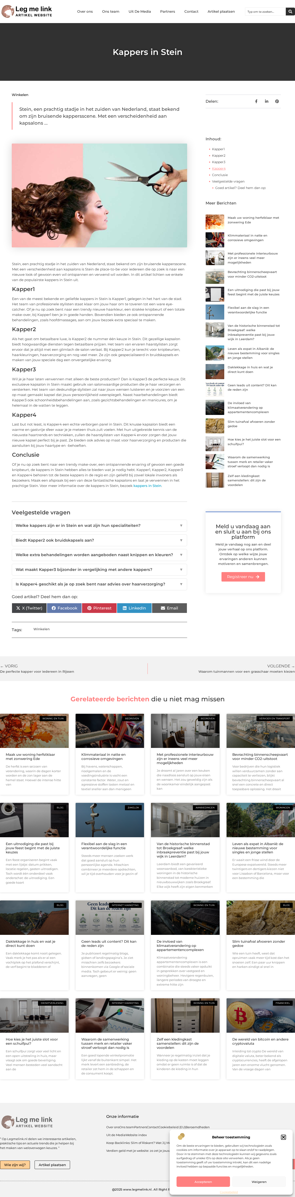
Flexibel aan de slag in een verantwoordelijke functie (104, 846)
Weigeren (259, 1182)
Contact (191, 11)
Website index (136, 1135)
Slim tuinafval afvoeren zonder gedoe (258, 943)
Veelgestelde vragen (228, 181)
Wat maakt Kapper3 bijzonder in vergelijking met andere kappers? (99, 569)
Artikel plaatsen (221, 11)
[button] (283, 1137)
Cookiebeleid (229, 1192)
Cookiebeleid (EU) (172, 1127)
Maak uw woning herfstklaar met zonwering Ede (30, 756)
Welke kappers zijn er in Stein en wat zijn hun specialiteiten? (99, 525)
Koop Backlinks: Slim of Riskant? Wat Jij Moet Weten (145, 1143)
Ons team (110, 11)
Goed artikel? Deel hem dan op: (240, 188)
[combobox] (265, 11)
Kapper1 (218, 149)
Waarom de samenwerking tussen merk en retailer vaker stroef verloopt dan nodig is (250, 461)
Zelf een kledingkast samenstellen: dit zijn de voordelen (247, 480)
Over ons (85, 11)
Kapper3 (218, 162)
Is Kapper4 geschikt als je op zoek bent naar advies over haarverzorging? (99, 584)
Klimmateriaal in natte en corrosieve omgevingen (103, 756)
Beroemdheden (198, 1127)
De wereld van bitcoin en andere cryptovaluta (260, 1041)
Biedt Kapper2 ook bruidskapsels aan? (99, 540)
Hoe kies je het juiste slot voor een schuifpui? (32, 1041)
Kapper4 (219, 168)
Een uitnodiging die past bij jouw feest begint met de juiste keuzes (33, 848)
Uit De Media (140, 11)
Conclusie (220, 175)
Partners (167, 11)
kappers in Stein (147, 485)
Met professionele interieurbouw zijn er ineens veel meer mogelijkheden (253, 258)
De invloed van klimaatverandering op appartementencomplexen (248, 407)
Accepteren (203, 1182)
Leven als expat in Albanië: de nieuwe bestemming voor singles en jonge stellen (254, 353)
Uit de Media (115, 1135)
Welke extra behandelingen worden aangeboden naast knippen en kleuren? (99, 554)
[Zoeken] (290, 11)
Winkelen (20, 95)
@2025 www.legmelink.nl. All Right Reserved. (147, 1189)
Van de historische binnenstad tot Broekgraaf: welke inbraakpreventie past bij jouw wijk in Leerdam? (183, 850)
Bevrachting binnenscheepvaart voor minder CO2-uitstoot (260, 756)
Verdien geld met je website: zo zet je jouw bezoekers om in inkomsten (159, 1150)
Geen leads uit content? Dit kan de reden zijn (108, 943)
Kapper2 (218, 155)
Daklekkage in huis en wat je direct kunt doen (30, 943)
